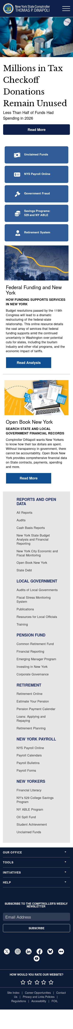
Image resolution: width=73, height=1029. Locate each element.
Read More (37, 129)
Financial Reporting (30, 651)
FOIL (55, 1001)
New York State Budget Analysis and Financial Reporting (33, 539)
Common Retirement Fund (35, 643)
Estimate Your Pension (33, 701)
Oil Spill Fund (26, 817)
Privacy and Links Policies (39, 997)
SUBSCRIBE (36, 928)
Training (22, 624)
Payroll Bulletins (28, 762)
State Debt (24, 570)
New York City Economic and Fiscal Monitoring (37, 553)
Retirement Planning (31, 728)
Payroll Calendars (29, 755)
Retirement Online (29, 693)
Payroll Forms (26, 770)
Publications (25, 609)
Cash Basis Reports (31, 527)
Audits (21, 520)
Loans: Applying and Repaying (31, 718)
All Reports (24, 512)
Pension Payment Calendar (36, 708)
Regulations (18, 1001)
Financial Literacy (29, 790)
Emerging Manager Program (36, 659)
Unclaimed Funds (29, 832)
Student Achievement (32, 824)
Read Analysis (29, 362)
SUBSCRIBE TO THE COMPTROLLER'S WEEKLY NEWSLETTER (36, 905)
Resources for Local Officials (37, 616)
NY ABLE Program (30, 809)
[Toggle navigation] (66, 8)
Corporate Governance (33, 674)
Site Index (13, 993)
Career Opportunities (38, 993)
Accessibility (38, 1001)
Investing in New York (32, 666)
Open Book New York (32, 562)
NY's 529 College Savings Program (35, 799)
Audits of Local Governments (37, 589)
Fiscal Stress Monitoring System (34, 599)
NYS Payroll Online (30, 747)
